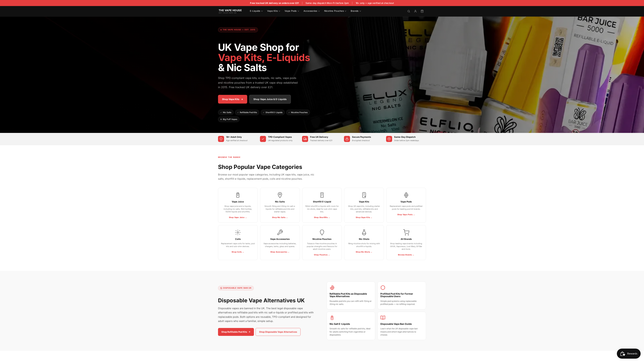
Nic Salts (227, 112)
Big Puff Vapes (230, 119)
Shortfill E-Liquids (274, 112)
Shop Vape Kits (230, 99)
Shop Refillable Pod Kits (234, 331)
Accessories (310, 11)
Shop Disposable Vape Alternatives (278, 331)
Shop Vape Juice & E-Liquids (270, 99)
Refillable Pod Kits (248, 112)
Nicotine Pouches (334, 11)
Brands (355, 11)
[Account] (415, 11)
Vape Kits (272, 11)
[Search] (409, 11)
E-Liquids (255, 11)
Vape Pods (291, 11)
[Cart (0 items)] (422, 11)
